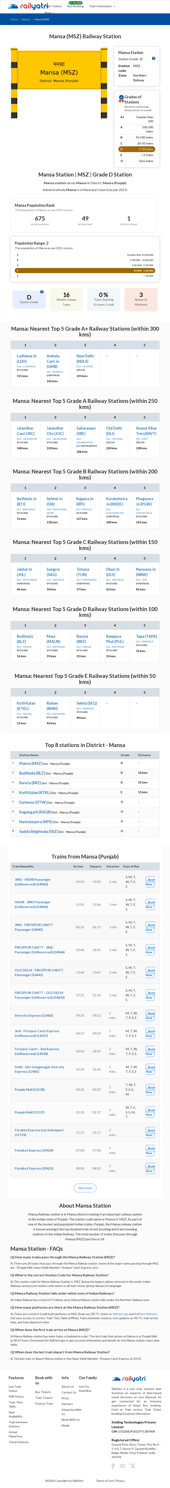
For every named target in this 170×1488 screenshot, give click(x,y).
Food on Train (44, 1403)
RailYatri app (121, 1314)
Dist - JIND (141, 579)
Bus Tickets (43, 1392)
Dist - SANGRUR (55, 579)
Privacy (120, 1480)
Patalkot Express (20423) (34, 1168)
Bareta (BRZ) (30, 783)
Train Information (100, 6)
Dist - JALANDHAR (27, 438)
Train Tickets (53, 6)
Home (13, 19)
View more (85, 1188)
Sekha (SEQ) (86, 703)
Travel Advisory (19, 1442)
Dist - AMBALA (55, 371)
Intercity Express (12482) (34, 1015)
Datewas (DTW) (33, 802)
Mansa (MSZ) (30, 763)
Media (65, 1425)
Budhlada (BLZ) (32, 773)
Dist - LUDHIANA (26, 366)
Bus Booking (75, 6)
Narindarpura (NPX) (35, 821)
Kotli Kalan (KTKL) (34, 792)
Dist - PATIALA (84, 509)
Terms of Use (105, 1480)
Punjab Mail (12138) (30, 1089)
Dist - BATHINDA (26, 509)
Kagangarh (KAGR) (35, 812)
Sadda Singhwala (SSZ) (38, 831)
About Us (68, 1386)
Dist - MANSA (24, 646)
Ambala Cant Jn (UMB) (53, 361)
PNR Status (16, 1396)
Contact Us (69, 1392)
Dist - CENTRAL (84, 366)
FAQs (65, 1398)
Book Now (150, 882)
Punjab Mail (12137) (30, 1112)
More (48, 12)
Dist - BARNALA (144, 641)
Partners (67, 1404)
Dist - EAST (142, 438)
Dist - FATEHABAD (27, 579)
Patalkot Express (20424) (34, 1150)
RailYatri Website (146, 1314)
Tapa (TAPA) (146, 636)
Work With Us (71, 1419)
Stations (26, 19)
